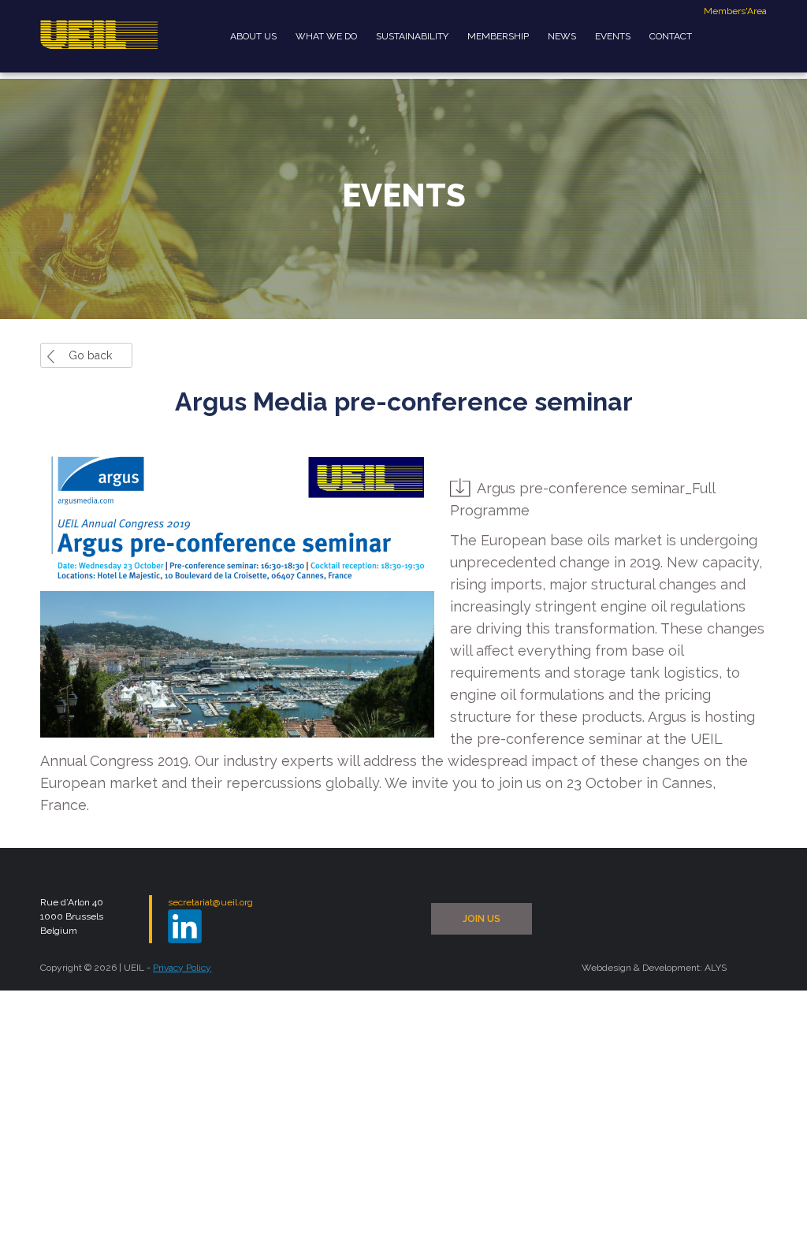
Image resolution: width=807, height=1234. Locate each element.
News (562, 36)
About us (253, 36)
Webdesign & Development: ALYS (654, 967)
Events (612, 36)
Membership (498, 36)
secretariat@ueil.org (210, 902)
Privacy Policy (182, 967)
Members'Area (735, 11)
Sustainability (412, 36)
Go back (90, 355)
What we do (326, 36)
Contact (670, 36)
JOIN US (481, 918)
